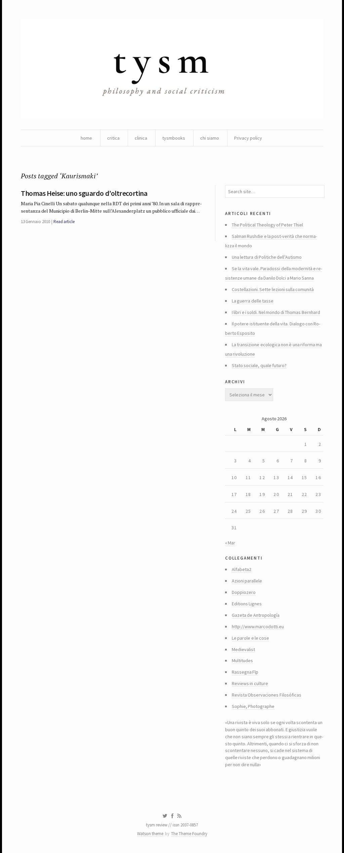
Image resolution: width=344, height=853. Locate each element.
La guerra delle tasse (252, 301)
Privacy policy (248, 138)
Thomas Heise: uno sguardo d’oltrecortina (84, 193)
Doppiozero (244, 592)
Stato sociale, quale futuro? (259, 365)
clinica (141, 138)
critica (113, 138)
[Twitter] (164, 816)
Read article (64, 221)
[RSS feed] (179, 816)
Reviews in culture (250, 683)
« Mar (230, 543)
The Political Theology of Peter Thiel (267, 225)
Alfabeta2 (241, 569)
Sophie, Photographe (253, 706)
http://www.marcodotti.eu (258, 627)
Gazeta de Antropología (256, 615)
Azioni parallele (247, 581)
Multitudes (242, 660)
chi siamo (209, 138)
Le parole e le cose (250, 638)
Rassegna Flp (245, 672)
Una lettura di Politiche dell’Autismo (267, 257)
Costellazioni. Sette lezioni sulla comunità (273, 289)
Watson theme (150, 834)
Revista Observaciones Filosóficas (266, 695)
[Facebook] (172, 816)
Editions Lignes (247, 604)
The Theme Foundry (189, 834)
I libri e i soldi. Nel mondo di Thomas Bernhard (276, 312)
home (86, 138)
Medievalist (243, 649)
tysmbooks (173, 138)
